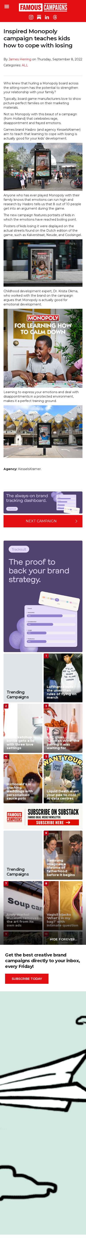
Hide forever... (63, 939)
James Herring (20, 59)
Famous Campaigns (43, 7)
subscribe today (27, 979)
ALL (25, 65)
